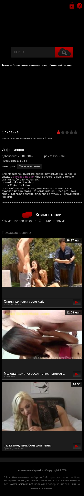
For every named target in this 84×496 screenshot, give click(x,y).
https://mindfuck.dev (16, 185)
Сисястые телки (29, 166)
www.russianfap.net (29, 470)
